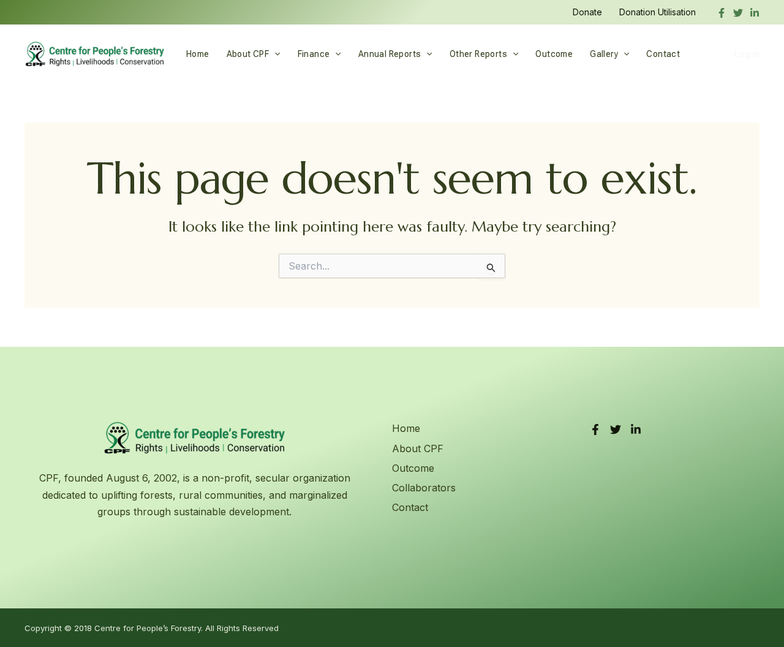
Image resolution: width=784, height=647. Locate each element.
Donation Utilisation (657, 12)
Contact (663, 53)
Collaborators (424, 488)
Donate (587, 12)
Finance (314, 53)
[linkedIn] (755, 13)
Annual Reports (389, 53)
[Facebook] (721, 13)
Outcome (554, 53)
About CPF (248, 53)
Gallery (604, 53)
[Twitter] (738, 13)
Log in (747, 53)
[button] (274, 53)
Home (197, 53)
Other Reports (478, 53)
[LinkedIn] (635, 429)
